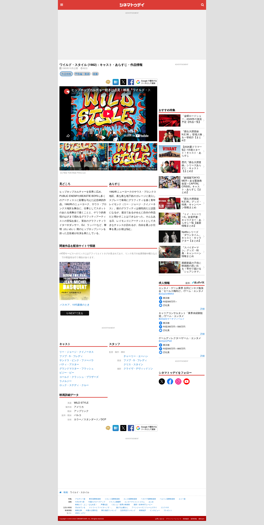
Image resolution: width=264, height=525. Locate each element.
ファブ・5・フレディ (135, 360)
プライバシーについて (173, 519)
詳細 (202, 308)
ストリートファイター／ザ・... (100, 507)
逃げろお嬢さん (122, 507)
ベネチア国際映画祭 (148, 499)
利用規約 (186, 519)
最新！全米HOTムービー (143, 504)
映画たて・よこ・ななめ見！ (86, 504)
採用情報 (194, 519)
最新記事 (78, 510)
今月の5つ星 (79, 501)
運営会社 (201, 519)
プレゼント (168, 510)
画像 (95, 74)
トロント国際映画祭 (112, 499)
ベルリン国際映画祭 (167, 499)
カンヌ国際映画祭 (130, 499)
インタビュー (155, 510)
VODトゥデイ (80, 513)
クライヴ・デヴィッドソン (138, 368)
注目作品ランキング (127, 510)
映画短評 (142, 510)
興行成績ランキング (108, 510)
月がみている (80, 507)
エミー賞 (182, 499)
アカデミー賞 (80, 499)
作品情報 (66, 74)
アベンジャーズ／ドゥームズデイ (144, 507)
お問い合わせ (159, 519)
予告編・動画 (82, 74)
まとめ (151, 501)
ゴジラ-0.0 (165, 507)
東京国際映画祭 (95, 499)
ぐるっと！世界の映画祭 (120, 504)
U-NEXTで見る (74, 313)
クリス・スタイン (133, 364)
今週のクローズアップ (96, 501)
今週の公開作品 (91, 510)
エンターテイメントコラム (135, 501)
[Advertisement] (132, 36)
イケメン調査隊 (115, 501)
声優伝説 (104, 504)
